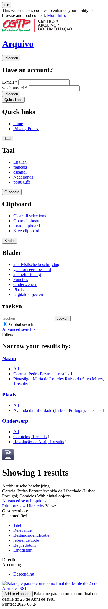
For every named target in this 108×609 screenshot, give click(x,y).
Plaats (9, 395)
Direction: (11, 559)
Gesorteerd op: (15, 511)
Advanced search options (24, 501)
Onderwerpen (25, 284)
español (20, 172)
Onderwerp (15, 421)
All (16, 369)
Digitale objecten (28, 294)
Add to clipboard (17, 594)
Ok (6, 5)
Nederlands (23, 177)
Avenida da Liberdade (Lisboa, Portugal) (57, 410)
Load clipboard (26, 225)
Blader (9, 241)
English (20, 162)
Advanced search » (19, 329)
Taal (7, 138)
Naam (9, 358)
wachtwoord (14, 88)
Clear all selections (29, 215)
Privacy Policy (26, 128)
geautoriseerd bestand (32, 269)
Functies (20, 279)
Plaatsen (20, 289)
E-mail (9, 82)
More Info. (56, 15)
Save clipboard (26, 230)
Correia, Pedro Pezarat (41, 373)
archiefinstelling (27, 274)
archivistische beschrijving (36, 264)
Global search (20, 324)
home (18, 123)
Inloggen (11, 58)
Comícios (30, 436)
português (21, 182)
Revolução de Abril (38, 441)
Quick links (13, 100)
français (20, 167)
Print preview (14, 506)
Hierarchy (36, 506)
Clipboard (11, 192)
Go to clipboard (27, 220)
